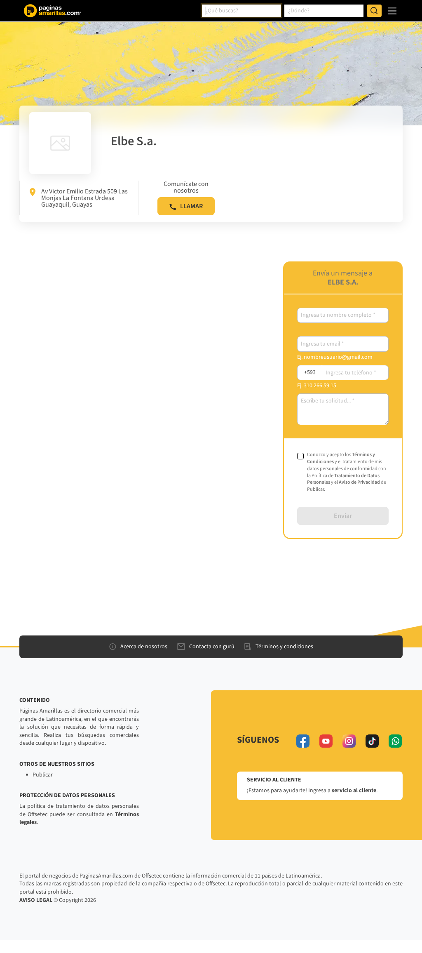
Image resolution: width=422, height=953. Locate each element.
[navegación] (392, 11)
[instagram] (349, 741)
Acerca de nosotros (143, 646)
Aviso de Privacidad (359, 482)
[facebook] (302, 741)
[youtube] (326, 741)
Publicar (43, 775)
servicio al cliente (354, 790)
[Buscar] (374, 11)
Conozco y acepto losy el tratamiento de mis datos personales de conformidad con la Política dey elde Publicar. (346, 472)
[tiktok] (372, 741)
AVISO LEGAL (35, 900)
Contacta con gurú (211, 646)
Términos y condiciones (284, 646)
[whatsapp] (395, 741)
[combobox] (241, 11)
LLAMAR (191, 206)
